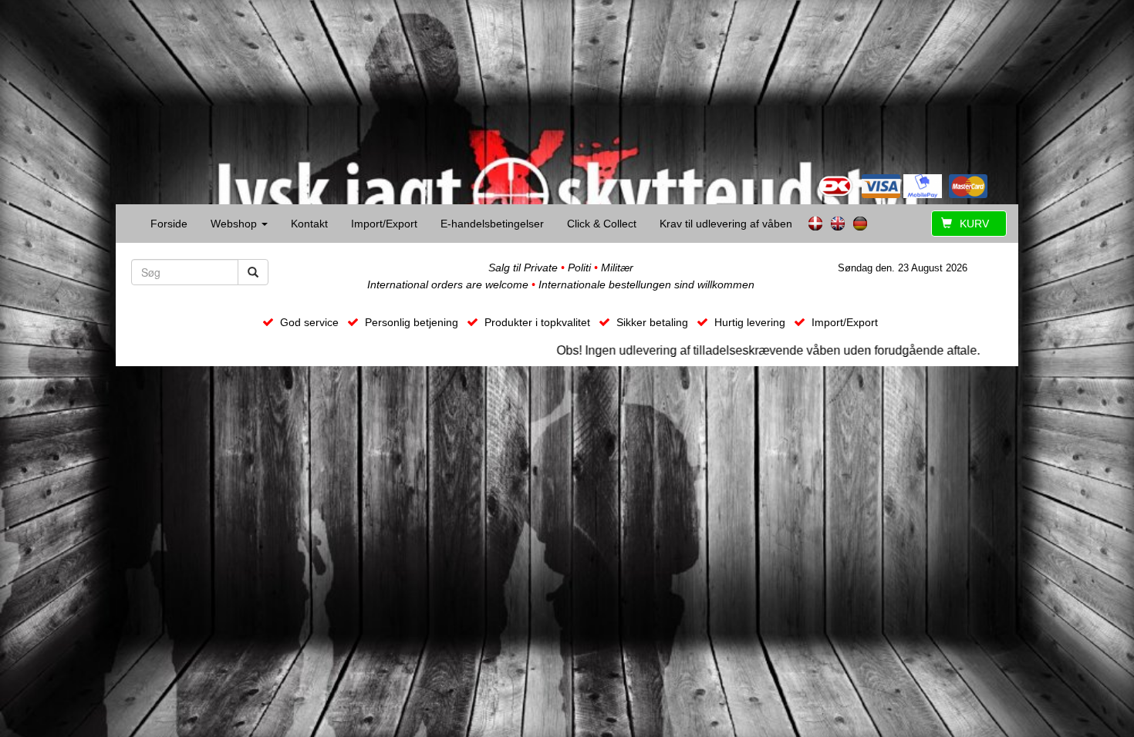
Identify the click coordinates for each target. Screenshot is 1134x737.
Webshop (235, 223)
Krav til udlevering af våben (726, 223)
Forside (168, 223)
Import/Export (384, 223)
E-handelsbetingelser (492, 223)
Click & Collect (601, 223)
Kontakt (309, 223)
